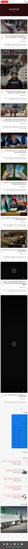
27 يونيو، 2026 (23, 95)
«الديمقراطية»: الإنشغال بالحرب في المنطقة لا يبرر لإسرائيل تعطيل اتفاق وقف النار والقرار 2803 (14, 283)
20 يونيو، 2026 (23, 123)
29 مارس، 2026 (23, 253)
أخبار (23, 31)
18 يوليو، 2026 (23, 41)
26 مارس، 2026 (23, 287)
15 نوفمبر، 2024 (23, 528)
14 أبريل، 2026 (23, 186)
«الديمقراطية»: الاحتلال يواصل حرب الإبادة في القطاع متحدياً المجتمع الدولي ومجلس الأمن (14, 37)
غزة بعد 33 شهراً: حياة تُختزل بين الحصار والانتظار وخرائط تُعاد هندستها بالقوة (15, 92)
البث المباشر (4, 1)
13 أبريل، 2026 (23, 222)
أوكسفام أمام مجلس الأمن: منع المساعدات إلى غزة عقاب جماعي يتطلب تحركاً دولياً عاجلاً (14, 120)
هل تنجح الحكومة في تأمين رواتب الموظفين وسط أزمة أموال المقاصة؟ (14, 183)
